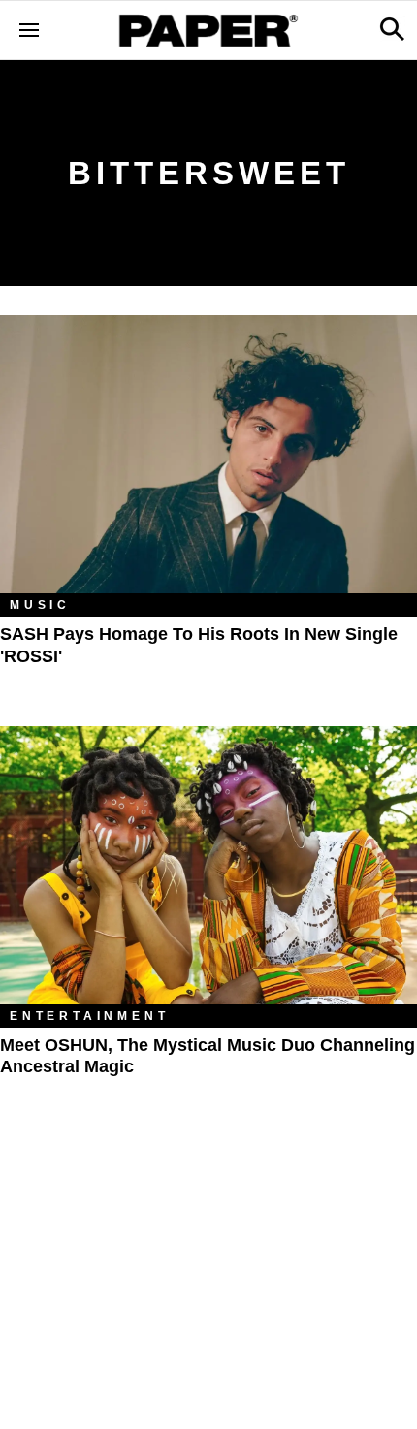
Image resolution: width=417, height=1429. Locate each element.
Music (40, 605)
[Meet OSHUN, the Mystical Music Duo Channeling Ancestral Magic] (208, 865)
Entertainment (89, 1016)
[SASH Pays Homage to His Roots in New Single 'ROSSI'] (208, 454)
